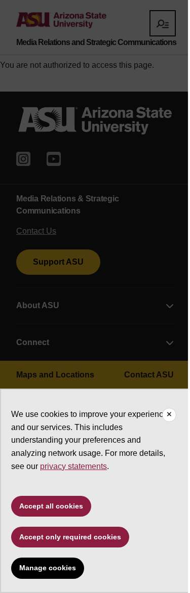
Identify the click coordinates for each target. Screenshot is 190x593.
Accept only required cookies (70, 537)
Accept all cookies (51, 506)
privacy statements (73, 466)
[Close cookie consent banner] (169, 415)
